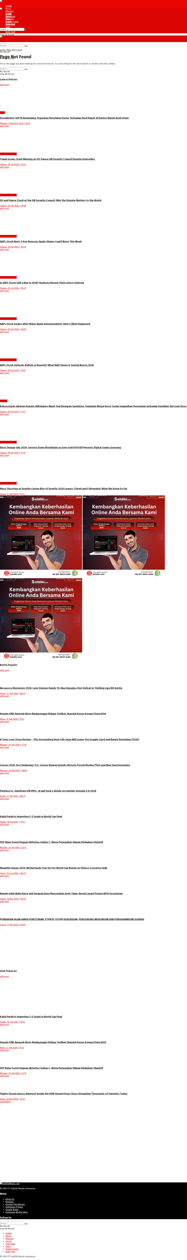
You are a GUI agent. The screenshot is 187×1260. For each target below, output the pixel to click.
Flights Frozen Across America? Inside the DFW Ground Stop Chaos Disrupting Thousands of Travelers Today (63, 1093)
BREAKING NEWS (8, 154)
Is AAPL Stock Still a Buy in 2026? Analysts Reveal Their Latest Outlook (42, 282)
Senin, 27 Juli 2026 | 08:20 (12, 693)
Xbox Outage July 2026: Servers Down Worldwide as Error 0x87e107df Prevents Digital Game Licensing (60, 447)
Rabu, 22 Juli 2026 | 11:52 (12, 719)
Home (3, 50)
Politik (8, 6)
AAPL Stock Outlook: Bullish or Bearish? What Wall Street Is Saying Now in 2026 (47, 365)
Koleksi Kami (11, 21)
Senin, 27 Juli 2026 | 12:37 (12, 494)
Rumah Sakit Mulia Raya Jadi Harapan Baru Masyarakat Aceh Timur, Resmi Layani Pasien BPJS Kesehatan (61, 893)
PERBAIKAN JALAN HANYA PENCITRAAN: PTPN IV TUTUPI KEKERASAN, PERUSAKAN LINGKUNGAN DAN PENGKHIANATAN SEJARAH (72, 919)
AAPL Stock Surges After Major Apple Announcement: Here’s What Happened (45, 323)
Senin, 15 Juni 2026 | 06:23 (13, 873)
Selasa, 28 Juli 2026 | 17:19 (12, 453)
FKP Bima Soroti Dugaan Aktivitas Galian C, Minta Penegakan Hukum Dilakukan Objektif (51, 842)
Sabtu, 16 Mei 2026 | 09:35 (13, 899)
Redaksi (9, 1202)
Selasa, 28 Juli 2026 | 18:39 (13, 288)
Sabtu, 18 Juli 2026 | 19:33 (12, 822)
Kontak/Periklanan (15, 1204)
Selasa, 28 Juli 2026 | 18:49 (13, 247)
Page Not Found (14, 50)
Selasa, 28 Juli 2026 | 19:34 (13, 164)
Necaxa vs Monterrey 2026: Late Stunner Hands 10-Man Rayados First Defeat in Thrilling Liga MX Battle (61, 688)
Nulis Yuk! (10, 32)
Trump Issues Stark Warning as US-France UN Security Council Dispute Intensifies (47, 159)
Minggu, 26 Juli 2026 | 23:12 (13, 847)
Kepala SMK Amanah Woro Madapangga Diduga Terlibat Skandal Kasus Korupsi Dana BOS (53, 713)
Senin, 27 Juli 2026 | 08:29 (12, 796)
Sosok (8, 21)
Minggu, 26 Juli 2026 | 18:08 (13, 770)
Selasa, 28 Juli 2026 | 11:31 (12, 411)
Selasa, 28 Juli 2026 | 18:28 (13, 329)
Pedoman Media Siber (16, 1212)
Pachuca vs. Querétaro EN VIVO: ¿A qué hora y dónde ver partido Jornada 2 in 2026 (48, 790)
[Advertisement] (82, 948)
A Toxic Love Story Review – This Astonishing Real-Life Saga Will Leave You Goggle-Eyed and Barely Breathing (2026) (69, 739)
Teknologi (10, 24)
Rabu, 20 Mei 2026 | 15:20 (12, 1099)
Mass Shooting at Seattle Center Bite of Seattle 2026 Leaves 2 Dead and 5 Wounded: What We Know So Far (63, 488)
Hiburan (9, 11)
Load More (5, 1101)
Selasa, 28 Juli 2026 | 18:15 (12, 370)
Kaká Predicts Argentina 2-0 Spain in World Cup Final (31, 816)
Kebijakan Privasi (14, 1207)
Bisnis (8, 16)
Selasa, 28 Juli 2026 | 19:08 (13, 206)
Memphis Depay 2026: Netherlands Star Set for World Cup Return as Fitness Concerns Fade (53, 867)
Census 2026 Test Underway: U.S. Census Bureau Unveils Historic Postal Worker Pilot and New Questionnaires (65, 765)
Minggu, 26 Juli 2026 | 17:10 (13, 744)
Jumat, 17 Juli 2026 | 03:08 (12, 924)
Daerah (3, 401)
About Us (9, 1199)
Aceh (2, 112)
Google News (11, 1209)
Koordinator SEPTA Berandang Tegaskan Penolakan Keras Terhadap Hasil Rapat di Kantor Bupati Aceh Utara (64, 118)
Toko (7, 26)
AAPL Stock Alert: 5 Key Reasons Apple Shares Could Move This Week (41, 241)
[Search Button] (26, 29)
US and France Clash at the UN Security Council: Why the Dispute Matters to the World (50, 200)
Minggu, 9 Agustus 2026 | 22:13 (15, 123)
